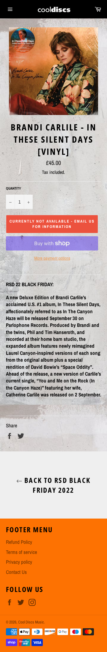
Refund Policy (19, 541)
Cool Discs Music (31, 622)
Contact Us (16, 571)
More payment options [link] (52, 258)
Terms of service (21, 552)
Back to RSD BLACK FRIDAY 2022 (56, 485)
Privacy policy (19, 561)
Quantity (13, 188)
